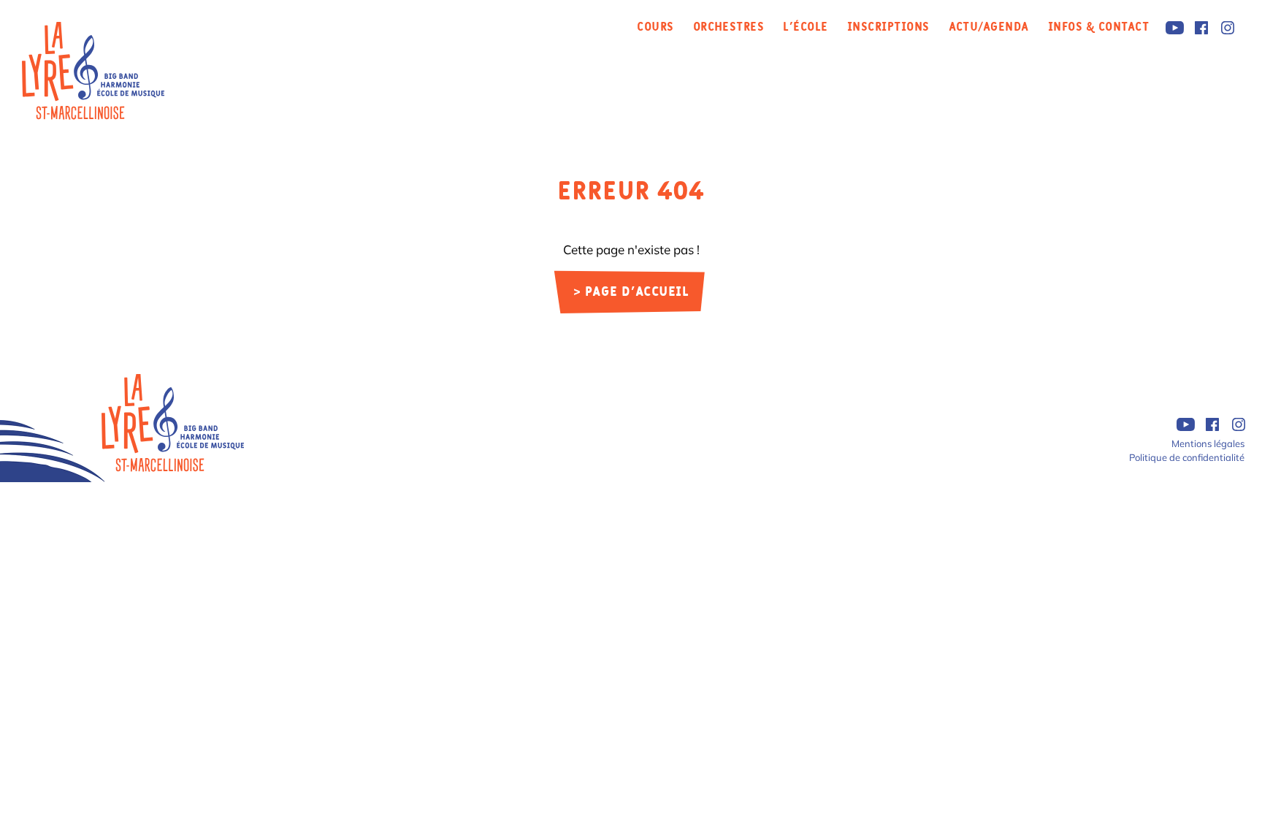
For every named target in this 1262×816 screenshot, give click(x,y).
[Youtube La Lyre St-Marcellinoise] (1175, 27)
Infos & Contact (1098, 27)
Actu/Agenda (989, 27)
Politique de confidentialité (1186, 457)
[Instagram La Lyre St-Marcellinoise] (1227, 27)
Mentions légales (1207, 443)
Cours (655, 27)
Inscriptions (888, 27)
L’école (805, 27)
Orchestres (729, 27)
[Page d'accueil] (173, 423)
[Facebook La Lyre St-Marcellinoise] (1201, 27)
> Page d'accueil (631, 292)
